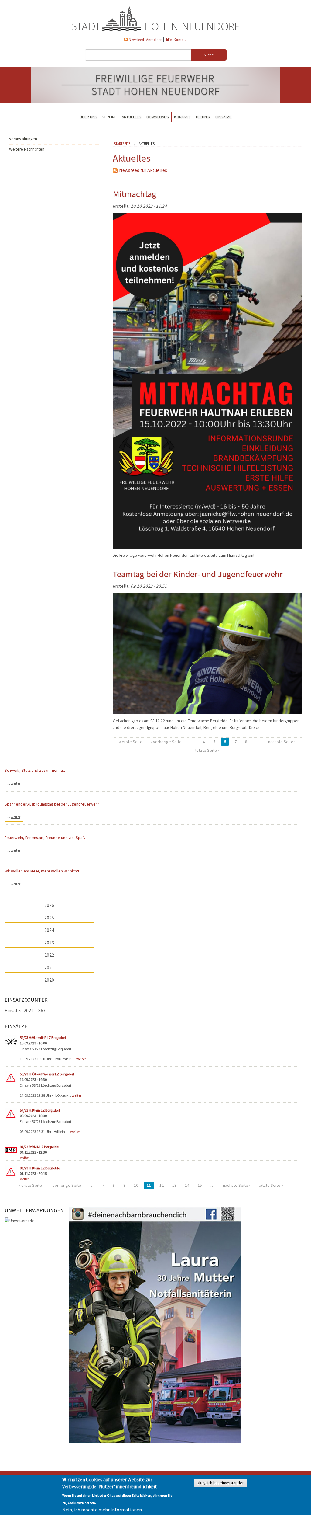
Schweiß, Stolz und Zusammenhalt (35, 770)
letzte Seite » (207, 750)
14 (187, 1185)
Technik (202, 117)
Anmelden (154, 39)
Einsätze (223, 117)
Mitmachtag (134, 193)
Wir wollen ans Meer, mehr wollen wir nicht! (42, 871)
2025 (49, 917)
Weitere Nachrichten (26, 149)
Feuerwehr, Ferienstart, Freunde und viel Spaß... (46, 837)
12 (161, 1185)
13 (174, 1185)
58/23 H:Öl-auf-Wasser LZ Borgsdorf (47, 1074)
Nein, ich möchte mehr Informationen (102, 1509)
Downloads (157, 117)
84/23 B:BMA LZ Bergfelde (39, 1146)
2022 (49, 955)
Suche (209, 55)
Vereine (109, 117)
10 (136, 1185)
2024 (49, 930)
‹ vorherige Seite (166, 741)
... (13, 783)
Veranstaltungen (23, 138)
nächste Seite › (282, 741)
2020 (49, 980)
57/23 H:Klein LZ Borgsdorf (40, 1110)
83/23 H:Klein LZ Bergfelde (40, 1168)
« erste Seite (130, 741)
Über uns (88, 117)
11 (149, 1185)
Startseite (122, 143)
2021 (49, 967)
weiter (81, 1059)
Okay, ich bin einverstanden (220, 1482)
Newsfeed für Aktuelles (143, 170)
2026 (49, 905)
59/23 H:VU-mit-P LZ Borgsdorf (43, 1037)
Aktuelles (131, 117)
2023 (49, 942)
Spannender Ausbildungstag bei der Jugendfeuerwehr (52, 804)
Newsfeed (136, 39)
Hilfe (168, 39)
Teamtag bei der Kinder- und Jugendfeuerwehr (198, 574)
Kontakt (180, 39)
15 (200, 1185)
